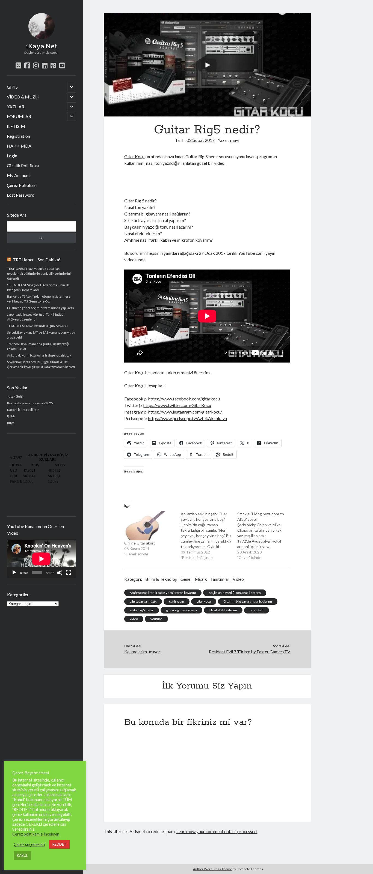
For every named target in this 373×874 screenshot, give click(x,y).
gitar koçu (204, 601)
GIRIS (12, 86)
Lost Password (20, 194)
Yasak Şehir (15, 396)
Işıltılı (11, 416)
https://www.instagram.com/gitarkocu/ (185, 411)
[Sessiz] (60, 572)
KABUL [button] (22, 855)
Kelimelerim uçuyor (142, 651)
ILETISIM (16, 126)
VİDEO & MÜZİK (23, 96)
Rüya (10, 423)
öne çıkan (257, 610)
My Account (18, 175)
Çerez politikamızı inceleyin (35, 834)
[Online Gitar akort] (149, 525)
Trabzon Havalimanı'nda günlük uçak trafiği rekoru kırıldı (38, 346)
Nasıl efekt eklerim (223, 610)
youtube (156, 619)
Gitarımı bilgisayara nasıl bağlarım (247, 601)
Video (238, 579)
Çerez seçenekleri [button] (29, 844)
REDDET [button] (59, 844)
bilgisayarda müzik (143, 601)
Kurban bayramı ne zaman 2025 (30, 403)
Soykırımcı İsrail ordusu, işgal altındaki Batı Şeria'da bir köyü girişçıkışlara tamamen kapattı (41, 364)
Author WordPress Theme (212, 869)
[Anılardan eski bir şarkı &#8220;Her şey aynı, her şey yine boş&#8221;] (209, 535)
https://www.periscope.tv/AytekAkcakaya (187, 418)
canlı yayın (176, 601)
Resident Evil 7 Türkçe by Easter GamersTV (249, 651)
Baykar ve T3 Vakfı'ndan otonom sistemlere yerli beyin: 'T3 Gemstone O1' (38, 298)
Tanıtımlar (219, 579)
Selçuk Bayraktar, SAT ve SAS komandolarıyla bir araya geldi (41, 334)
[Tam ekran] (68, 572)
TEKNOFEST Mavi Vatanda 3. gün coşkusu (37, 326)
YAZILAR (15, 106)
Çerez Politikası (22, 185)
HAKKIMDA (19, 145)
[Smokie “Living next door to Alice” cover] (265, 535)
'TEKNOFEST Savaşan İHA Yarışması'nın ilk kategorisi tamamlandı (38, 287)
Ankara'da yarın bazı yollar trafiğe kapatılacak (39, 355)
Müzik (201, 579)
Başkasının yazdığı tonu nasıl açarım (235, 593)
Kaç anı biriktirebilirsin (23, 410)
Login (12, 155)
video (134, 619)
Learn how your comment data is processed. (216, 831)
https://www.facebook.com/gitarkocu (184, 398)
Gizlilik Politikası (23, 165)
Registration (18, 136)
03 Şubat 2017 (201, 140)
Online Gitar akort (139, 543)
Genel (185, 579)
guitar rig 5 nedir (141, 610)
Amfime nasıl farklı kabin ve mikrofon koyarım (163, 593)
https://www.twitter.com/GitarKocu (177, 405)
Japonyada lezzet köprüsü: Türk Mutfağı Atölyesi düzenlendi (35, 316)
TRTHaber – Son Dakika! (36, 259)
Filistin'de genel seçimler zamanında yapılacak (40, 308)
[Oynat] (14, 572)
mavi (234, 140)
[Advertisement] (188, 181)
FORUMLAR (19, 116)
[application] (41, 559)
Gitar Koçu (134, 156)
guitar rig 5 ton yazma (181, 610)
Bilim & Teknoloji (161, 579)
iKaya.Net (41, 46)
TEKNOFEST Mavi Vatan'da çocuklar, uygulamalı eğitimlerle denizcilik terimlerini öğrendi (39, 273)
